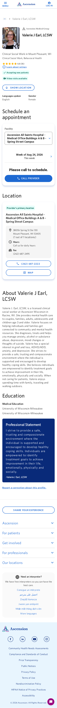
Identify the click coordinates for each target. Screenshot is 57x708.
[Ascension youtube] (34, 639)
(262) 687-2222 (30, 263)
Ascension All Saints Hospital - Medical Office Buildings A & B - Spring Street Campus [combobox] (26, 138)
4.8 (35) (20, 64)
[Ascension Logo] (28, 629)
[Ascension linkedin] (22, 639)
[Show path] (4, 19)
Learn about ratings (16, 67)
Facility (9, 128)
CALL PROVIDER (30, 178)
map (30, 272)
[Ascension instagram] (46, 639)
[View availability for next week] (51, 156)
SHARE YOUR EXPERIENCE (28, 510)
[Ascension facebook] (10, 639)
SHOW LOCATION (20, 87)
